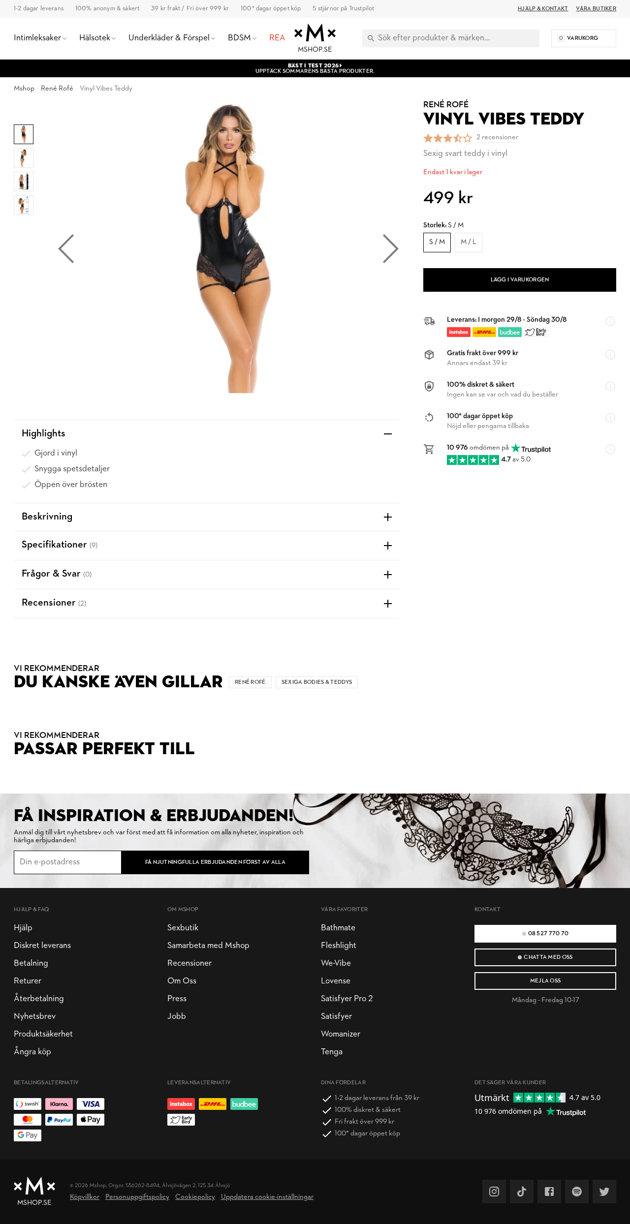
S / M (437, 242)
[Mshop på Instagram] (494, 1191)
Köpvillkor (84, 1197)
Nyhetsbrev (35, 1016)
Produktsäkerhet (43, 1034)
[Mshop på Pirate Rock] (577, 1191)
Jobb (176, 1016)
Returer (27, 981)
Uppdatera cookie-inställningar (267, 1197)
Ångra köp (32, 1052)
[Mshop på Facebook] (549, 1191)
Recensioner (189, 963)
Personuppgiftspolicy (137, 1197)
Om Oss (181, 981)
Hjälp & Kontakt (543, 9)
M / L (468, 242)
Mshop (24, 88)
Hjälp (23, 928)
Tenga (332, 1052)
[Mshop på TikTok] (522, 1191)
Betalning (31, 963)
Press (177, 999)
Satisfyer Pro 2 (347, 999)
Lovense (335, 981)
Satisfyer (336, 1016)
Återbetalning (39, 999)
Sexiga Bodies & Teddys (317, 682)
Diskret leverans (42, 946)
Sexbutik (182, 928)
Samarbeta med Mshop (208, 946)
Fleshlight (338, 946)
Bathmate (338, 928)
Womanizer (340, 1034)
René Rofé (57, 88)
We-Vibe (336, 963)
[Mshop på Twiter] (604, 1191)
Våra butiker (596, 9)
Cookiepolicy (195, 1197)
